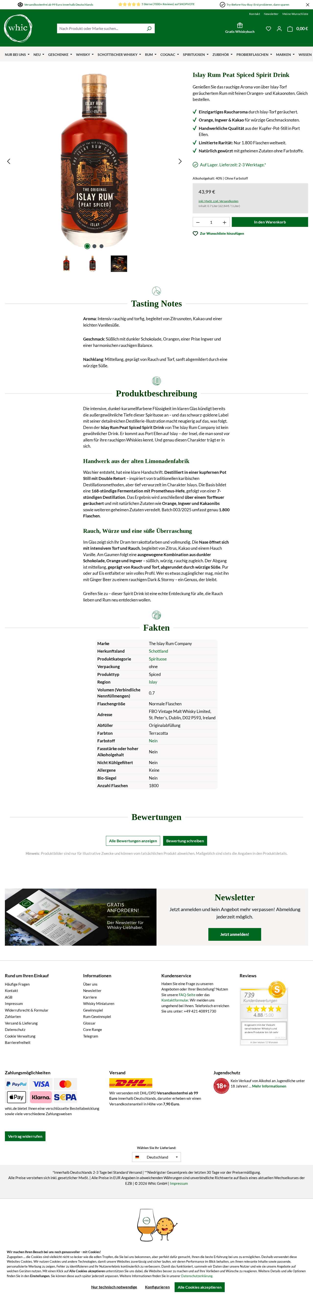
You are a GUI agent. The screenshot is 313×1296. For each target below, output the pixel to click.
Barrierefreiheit (18, 1042)
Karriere (90, 997)
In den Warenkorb (270, 222)
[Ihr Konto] (279, 28)
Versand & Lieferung (21, 1023)
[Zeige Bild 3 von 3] (101, 246)
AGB (8, 997)
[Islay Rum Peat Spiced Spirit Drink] (94, 161)
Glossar (89, 1023)
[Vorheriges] (8, 161)
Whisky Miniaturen (98, 1003)
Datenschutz (15, 1029)
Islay (153, 682)
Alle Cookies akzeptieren (200, 1287)
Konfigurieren (157, 1286)
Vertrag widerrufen (25, 1136)
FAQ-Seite (187, 994)
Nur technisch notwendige (114, 1286)
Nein (153, 740)
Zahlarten (13, 1016)
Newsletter (271, 14)
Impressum (14, 1003)
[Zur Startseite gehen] (18, 28)
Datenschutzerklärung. (197, 1276)
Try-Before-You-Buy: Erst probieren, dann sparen (257, 4)
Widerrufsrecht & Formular (26, 1010)
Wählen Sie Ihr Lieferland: (156, 1148)
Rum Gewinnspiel (97, 1016)
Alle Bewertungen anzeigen (133, 840)
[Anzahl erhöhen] (225, 222)
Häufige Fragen (17, 984)
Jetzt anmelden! (234, 934)
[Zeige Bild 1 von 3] (87, 246)
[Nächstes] (180, 161)
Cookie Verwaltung (20, 1036)
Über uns (90, 984)
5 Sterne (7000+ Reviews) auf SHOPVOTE (168, 4)
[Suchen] (149, 28)
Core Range (92, 1029)
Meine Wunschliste (295, 14)
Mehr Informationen (269, 1086)
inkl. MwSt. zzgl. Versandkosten (218, 201)
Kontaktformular (174, 1000)
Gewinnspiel (93, 1010)
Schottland (158, 651)
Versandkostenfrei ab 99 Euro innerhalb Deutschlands (58, 4)
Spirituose (158, 658)
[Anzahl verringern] (198, 222)
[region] (94, 172)
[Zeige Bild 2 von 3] (94, 246)
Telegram (90, 1036)
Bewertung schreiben (185, 840)
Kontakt (254, 14)
